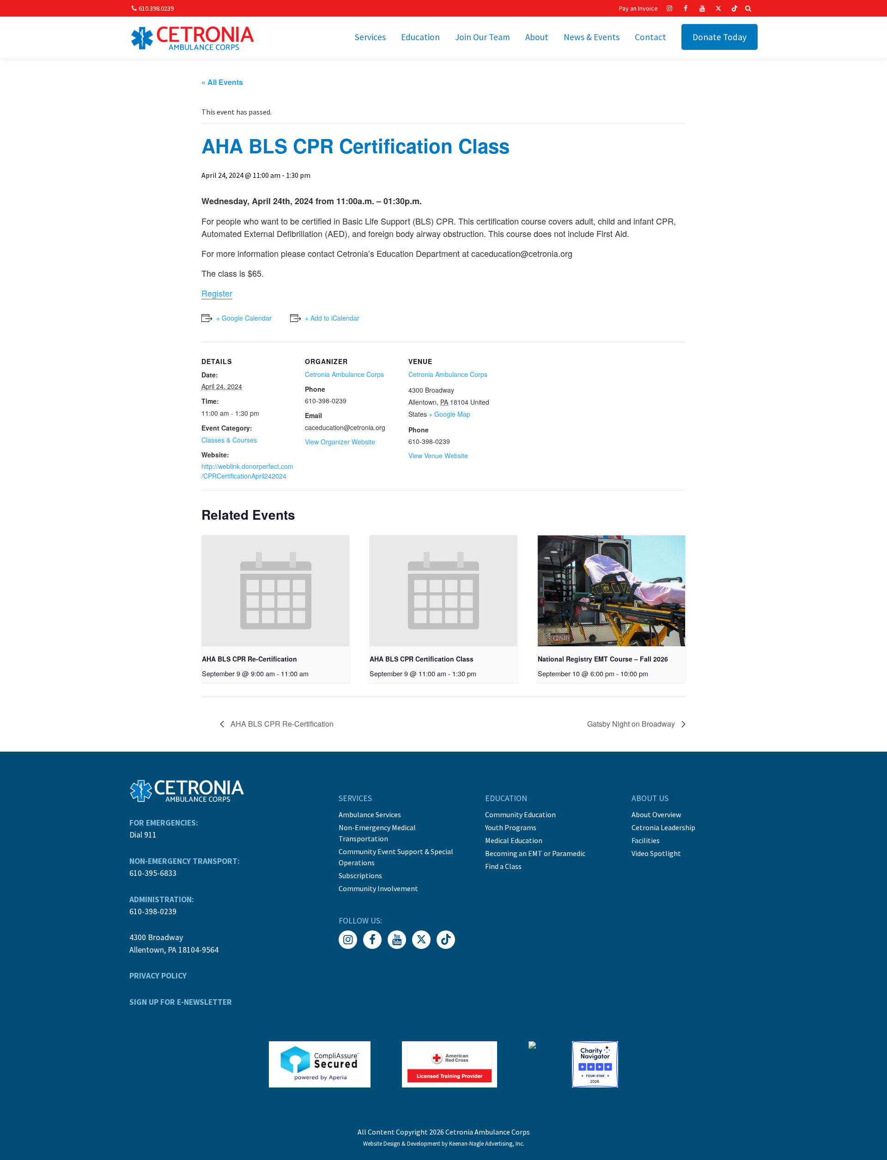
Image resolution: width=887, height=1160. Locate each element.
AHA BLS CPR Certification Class (422, 658)
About (536, 37)
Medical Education (513, 840)
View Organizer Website (340, 441)
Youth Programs (510, 827)
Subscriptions (360, 875)
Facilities (646, 840)
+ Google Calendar (244, 317)
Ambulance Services (370, 814)
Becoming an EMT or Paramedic (535, 853)
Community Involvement (378, 888)
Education (420, 37)
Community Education (520, 814)
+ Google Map (449, 414)
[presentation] (275, 590)
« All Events (222, 82)
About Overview (656, 814)
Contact (650, 37)
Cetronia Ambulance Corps (344, 374)
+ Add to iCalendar (332, 317)
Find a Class (503, 866)
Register (216, 293)
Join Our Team (482, 37)
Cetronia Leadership (663, 827)
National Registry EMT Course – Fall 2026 (603, 658)
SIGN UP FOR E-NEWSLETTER (180, 1002)
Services (370, 37)
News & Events (592, 37)
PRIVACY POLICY (158, 976)
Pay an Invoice (638, 8)
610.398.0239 (156, 8)
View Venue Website (438, 455)
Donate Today (720, 37)
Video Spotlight (656, 853)
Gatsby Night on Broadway (632, 723)
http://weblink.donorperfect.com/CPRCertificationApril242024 (247, 471)
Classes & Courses (229, 439)
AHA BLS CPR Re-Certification (249, 658)
